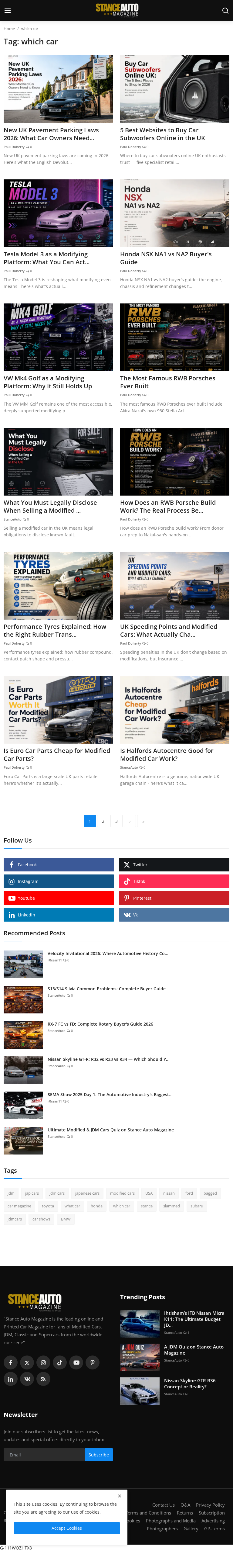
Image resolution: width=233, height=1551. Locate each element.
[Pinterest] (93, 1362)
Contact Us (163, 1505)
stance (147, 1206)
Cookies (132, 1521)
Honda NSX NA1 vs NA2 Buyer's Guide (166, 258)
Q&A (185, 1505)
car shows (41, 1219)
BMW (66, 1219)
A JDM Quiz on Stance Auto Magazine (194, 1350)
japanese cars (87, 1193)
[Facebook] (11, 1362)
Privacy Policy (210, 1505)
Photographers (162, 1528)
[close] (119, 1496)
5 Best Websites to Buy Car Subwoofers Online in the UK (162, 134)
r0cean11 (55, 960)
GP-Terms (214, 1528)
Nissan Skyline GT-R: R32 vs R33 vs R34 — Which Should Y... (109, 1059)
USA (149, 1193)
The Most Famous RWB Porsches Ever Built (167, 382)
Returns (185, 1513)
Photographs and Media (171, 1521)
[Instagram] (43, 1362)
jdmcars (15, 1219)
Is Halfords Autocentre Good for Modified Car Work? (167, 755)
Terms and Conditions (148, 1513)
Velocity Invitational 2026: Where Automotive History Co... (108, 953)
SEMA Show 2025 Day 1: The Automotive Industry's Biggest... (110, 1094)
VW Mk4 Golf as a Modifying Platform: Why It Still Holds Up (48, 382)
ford (189, 1193)
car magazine (19, 1206)
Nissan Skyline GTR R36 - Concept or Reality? (191, 1383)
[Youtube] (76, 1362)
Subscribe (99, 1455)
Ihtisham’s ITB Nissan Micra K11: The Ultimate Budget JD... (194, 1319)
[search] (225, 10)
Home (9, 28)
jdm (11, 1193)
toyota (48, 1206)
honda (97, 1206)
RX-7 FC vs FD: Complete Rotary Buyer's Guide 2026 (100, 1024)
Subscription (212, 1513)
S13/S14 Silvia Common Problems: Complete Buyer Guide (107, 989)
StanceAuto (13, 519)
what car (72, 1206)
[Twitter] (27, 1362)
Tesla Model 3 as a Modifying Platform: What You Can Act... (46, 258)
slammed (171, 1206)
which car (121, 1206)
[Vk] (27, 1379)
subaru (197, 1206)
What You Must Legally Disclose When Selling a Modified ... (50, 506)
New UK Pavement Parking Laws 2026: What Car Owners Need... (51, 134)
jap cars (32, 1193)
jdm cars (57, 1193)
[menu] (7, 10)
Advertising (213, 1521)
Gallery (191, 1528)
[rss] (43, 1379)
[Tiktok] (60, 1362)
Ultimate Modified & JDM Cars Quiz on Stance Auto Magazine (111, 1130)
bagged (210, 1193)
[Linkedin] (11, 1379)
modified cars (122, 1193)
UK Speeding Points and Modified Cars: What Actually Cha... (168, 631)
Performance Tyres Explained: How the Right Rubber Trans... (55, 631)
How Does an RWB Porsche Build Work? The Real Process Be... (168, 506)
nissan (169, 1193)
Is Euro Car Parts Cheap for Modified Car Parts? (57, 755)
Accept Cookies (67, 1528)
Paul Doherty (14, 146)
